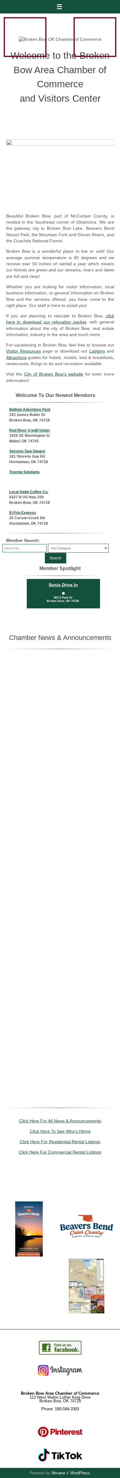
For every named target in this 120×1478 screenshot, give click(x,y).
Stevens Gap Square (27, 451)
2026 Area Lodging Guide (28, 1193)
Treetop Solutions (24, 472)
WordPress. (80, 1473)
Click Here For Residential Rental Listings (60, 1142)
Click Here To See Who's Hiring (60, 1131)
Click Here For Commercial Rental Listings (60, 1152)
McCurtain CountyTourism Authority (86, 1248)
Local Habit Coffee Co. (28, 492)
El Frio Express (22, 513)
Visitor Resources (23, 351)
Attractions (16, 357)
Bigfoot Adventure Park (29, 409)
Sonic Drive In (63, 584)
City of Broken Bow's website (53, 374)
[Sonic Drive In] (63, 593)
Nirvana (58, 1473)
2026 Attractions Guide (86, 1193)
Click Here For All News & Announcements (60, 1121)
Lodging (97, 351)
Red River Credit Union (29, 430)
